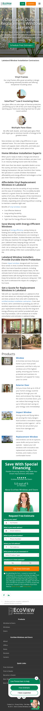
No (30, 563)
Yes (13, 563)
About (5, 641)
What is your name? (10, 519)
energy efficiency (17, 230)
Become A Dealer (9, 675)
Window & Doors (9, 623)
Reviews (6, 653)
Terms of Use (16, 586)
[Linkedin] (9, 595)
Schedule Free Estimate (21, 45)
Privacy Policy (27, 586)
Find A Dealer (8, 671)
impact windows (13, 263)
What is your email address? (13, 527)
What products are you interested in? (16, 552)
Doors (5, 631)
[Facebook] (4, 595)
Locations (31, 4)
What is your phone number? (13, 535)
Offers (5, 645)
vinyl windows (15, 207)
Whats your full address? (12, 544)
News (5, 649)
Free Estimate (8, 667)
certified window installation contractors (16, 301)
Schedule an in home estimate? (14, 560)
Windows (6, 627)
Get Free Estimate (21, 568)
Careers (6, 657)
